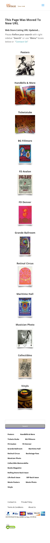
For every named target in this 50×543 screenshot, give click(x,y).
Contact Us (12, 502)
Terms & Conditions (15, 507)
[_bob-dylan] (25, 65)
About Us (32, 507)
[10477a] (25, 245)
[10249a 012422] (25, 153)
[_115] (25, 399)
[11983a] (25, 368)
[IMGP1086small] (25, 124)
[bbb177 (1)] (25, 276)
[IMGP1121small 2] (25, 95)
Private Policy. (27, 502)
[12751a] (25, 307)
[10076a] (25, 215)
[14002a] (25, 337)
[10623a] (25, 184)
